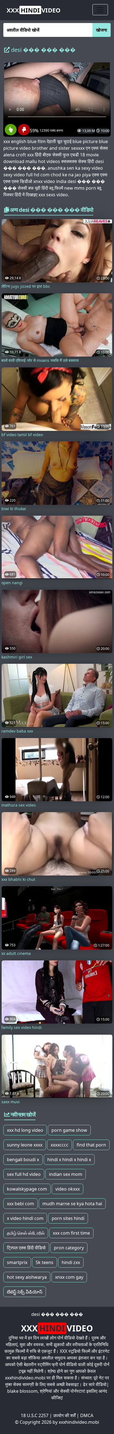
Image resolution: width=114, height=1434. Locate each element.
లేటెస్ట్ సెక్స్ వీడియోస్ (24, 1292)
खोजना (101, 30)
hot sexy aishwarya (27, 1277)
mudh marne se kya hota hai (72, 1204)
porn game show (69, 1130)
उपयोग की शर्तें (64, 1415)
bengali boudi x (23, 1159)
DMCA (86, 1415)
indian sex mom (65, 1174)
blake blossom (22, 1391)
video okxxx (67, 1189)
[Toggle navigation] (100, 9)
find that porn (91, 1145)
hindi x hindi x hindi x (69, 1159)
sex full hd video (24, 1174)
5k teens (44, 1262)
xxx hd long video (25, 1130)
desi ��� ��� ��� (57, 1314)
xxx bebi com (20, 1204)
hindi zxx (71, 1262)
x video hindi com (25, 1218)
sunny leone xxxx (24, 1145)
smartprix (17, 1262)
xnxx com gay (69, 1277)
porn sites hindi (68, 1218)
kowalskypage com (27, 1189)
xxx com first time (71, 1233)
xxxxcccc (59, 1145)
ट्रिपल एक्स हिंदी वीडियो (26, 1248)
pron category (69, 1248)
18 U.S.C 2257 (34, 1415)
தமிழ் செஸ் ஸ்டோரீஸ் (26, 1233)
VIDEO (34, 10)
